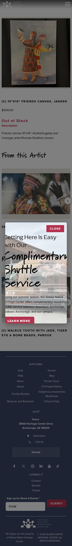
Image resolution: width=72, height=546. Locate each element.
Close (55, 228)
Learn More (19, 321)
